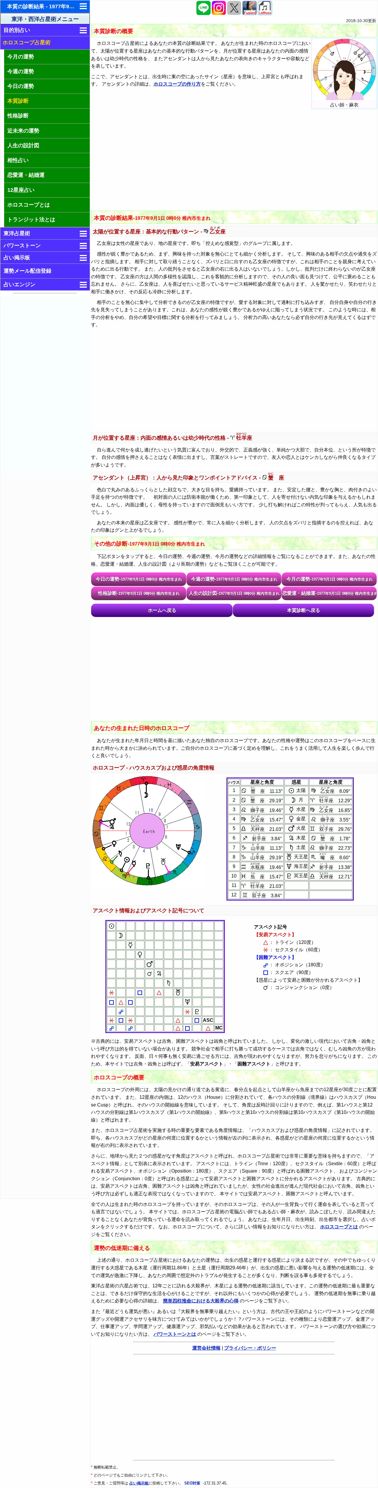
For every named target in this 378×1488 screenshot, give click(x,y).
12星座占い (21, 190)
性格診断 (18, 116)
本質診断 (18, 101)
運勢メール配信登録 (27, 271)
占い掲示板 (17, 257)
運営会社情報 (206, 1348)
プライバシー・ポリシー (250, 1348)
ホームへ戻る (162, 610)
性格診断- (139, 593)
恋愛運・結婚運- (329, 593)
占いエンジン (19, 284)
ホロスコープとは (28, 205)
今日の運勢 (20, 86)
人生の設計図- (234, 593)
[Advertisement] (45, 384)
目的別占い (17, 30)
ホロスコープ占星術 (26, 42)
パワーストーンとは (175, 1334)
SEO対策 (192, 1483)
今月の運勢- (329, 579)
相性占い (18, 160)
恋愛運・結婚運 (26, 175)
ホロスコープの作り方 (177, 83)
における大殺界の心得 (201, 1300)
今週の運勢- (234, 579)
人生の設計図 (23, 145)
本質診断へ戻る (303, 610)
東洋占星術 (17, 233)
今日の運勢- (139, 579)
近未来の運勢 (23, 131)
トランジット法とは (31, 219)
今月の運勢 (20, 57)
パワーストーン (22, 245)
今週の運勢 (20, 71)
